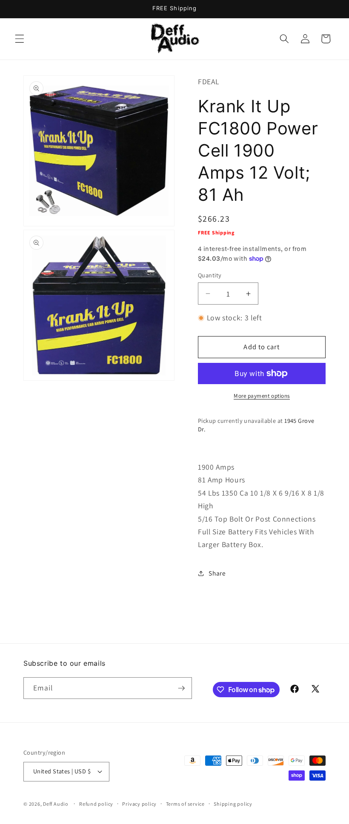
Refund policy (96, 804)
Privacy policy (139, 804)
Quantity (210, 275)
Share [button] (217, 573)
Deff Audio (56, 804)
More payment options (262, 395)
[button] (19, 39)
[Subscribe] (181, 688)
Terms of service (185, 804)
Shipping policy (233, 804)
